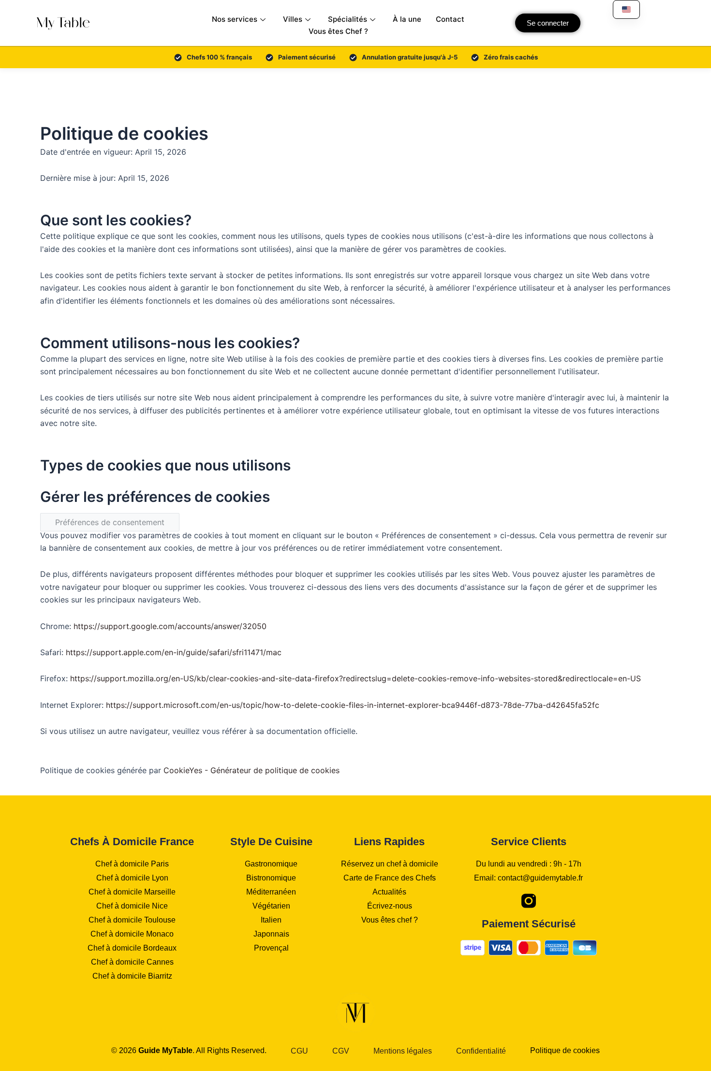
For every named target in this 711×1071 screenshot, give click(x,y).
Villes (292, 19)
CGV (340, 1051)
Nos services (234, 19)
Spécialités (347, 19)
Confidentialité (481, 1051)
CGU (299, 1051)
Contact (450, 19)
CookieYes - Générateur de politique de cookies (251, 770)
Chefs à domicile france (132, 842)
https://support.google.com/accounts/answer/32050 (170, 626)
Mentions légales (402, 1051)
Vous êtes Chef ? (338, 31)
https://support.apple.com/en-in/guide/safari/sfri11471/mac (173, 652)
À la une (407, 19)
